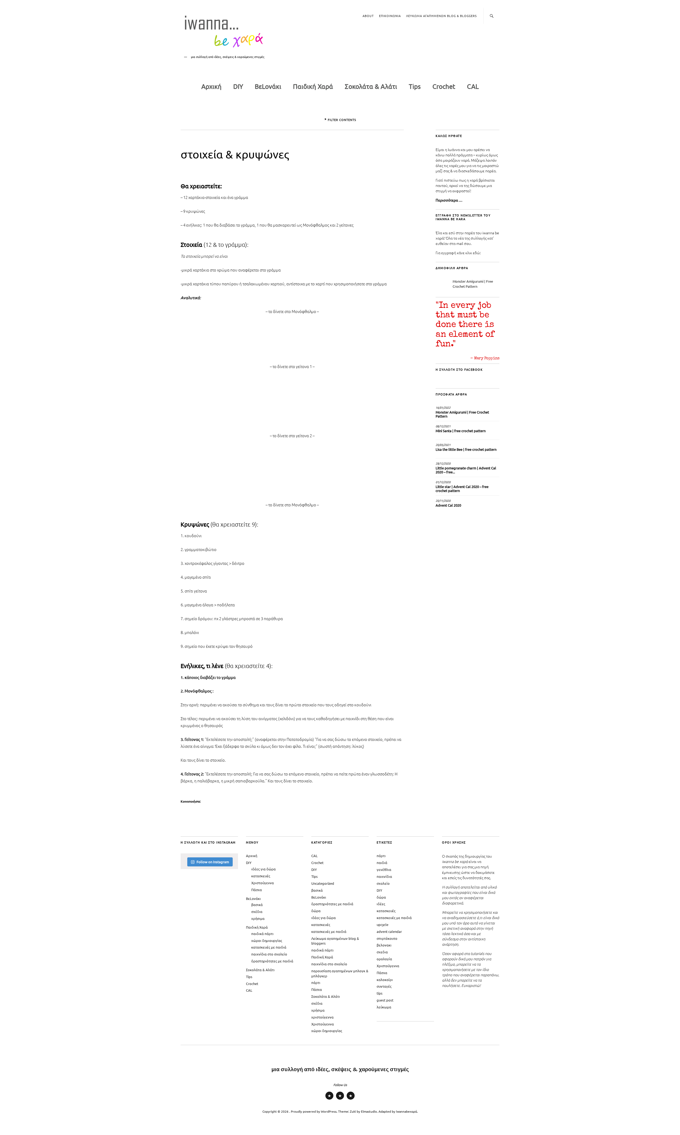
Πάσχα (256, 889)
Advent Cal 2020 (448, 505)
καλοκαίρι (385, 979)
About (368, 16)
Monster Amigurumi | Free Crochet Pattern (473, 284)
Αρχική (211, 86)
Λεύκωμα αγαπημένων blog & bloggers (441, 16)
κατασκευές (260, 876)
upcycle (382, 924)
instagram (329, 1099)
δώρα (316, 910)
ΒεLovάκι (268, 86)
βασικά (257, 904)
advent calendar (389, 931)
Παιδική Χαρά (313, 86)
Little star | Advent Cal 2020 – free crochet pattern (462, 488)
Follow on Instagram (213, 861)
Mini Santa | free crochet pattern (461, 430)
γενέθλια (384, 869)
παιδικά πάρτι (262, 933)
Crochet (443, 86)
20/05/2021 (443, 445)
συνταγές (384, 986)
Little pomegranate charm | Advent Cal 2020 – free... (466, 470)
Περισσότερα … (449, 200)
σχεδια (382, 952)
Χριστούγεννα (262, 883)
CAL (473, 86)
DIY (238, 86)
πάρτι (315, 982)
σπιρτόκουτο (387, 938)
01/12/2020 (443, 482)
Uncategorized (322, 883)
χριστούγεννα (322, 1017)
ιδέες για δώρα (263, 869)
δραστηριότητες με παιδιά (272, 961)
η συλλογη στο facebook (459, 369)
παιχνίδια (384, 876)
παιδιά (382, 862)
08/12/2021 (443, 426)
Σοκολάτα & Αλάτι (371, 86)
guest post (385, 1000)
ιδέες (381, 904)
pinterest (340, 1099)
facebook (351, 1099)
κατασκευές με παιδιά (268, 947)
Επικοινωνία (390, 16)
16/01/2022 (443, 407)
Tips (415, 86)
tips (379, 993)
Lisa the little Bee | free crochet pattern (466, 449)
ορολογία (384, 959)
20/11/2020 (443, 500)
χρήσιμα (258, 918)
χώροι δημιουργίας (266, 940)
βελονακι (384, 945)
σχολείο (383, 883)
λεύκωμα (384, 1007)
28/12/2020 (443, 463)
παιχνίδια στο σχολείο (269, 954)
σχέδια (256, 911)
